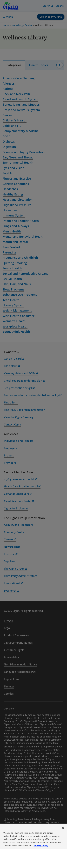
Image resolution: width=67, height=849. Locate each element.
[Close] (63, 828)
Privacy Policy (41, 845)
